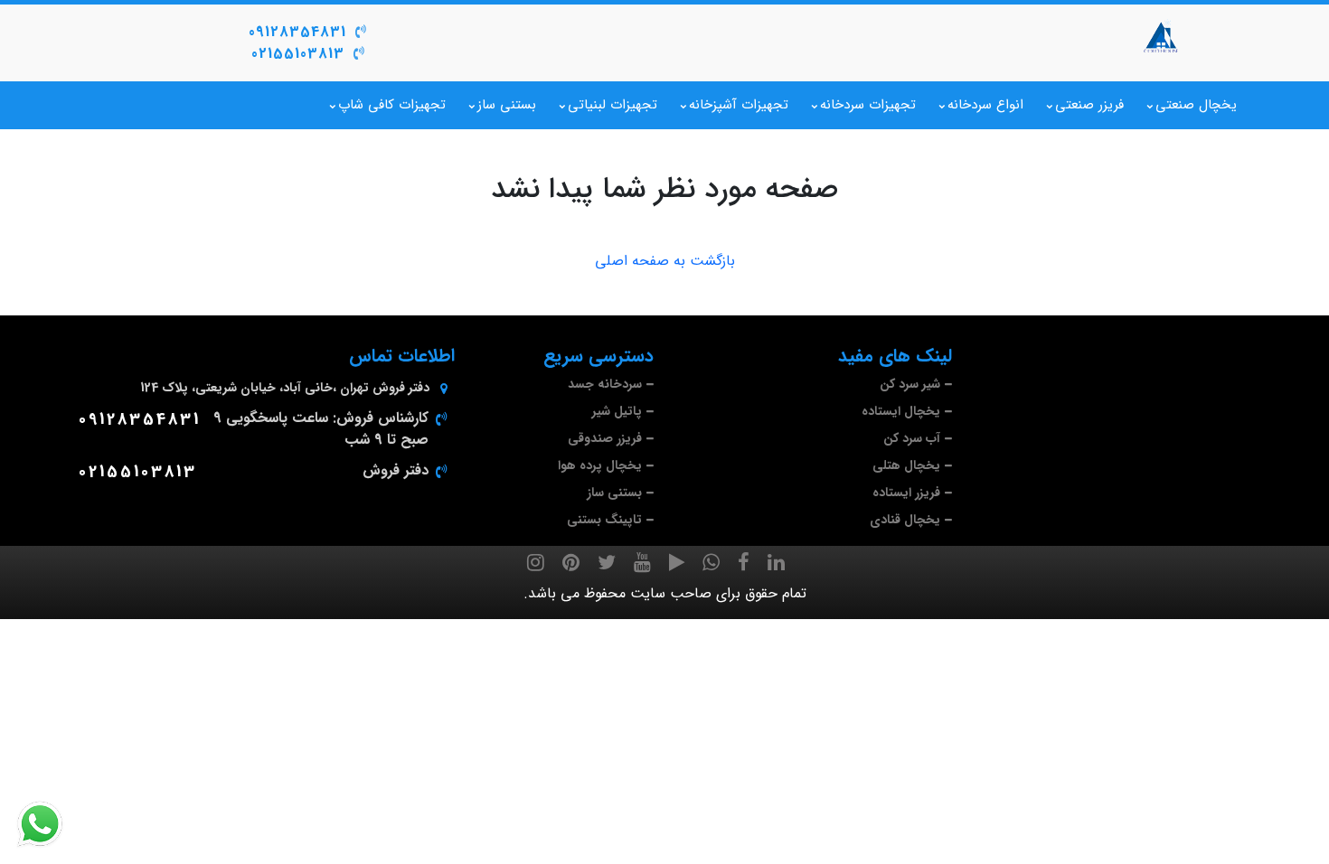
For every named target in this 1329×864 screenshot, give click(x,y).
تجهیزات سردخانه (868, 105)
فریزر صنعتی (1089, 105)
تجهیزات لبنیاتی (612, 105)
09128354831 (297, 32)
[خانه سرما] (1162, 36)
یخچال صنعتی (1196, 105)
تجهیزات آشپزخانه (738, 105)
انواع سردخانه (985, 105)
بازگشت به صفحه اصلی (665, 261)
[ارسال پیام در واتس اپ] (50, 824)
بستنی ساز (506, 105)
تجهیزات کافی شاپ (392, 105)
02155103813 (297, 53)
